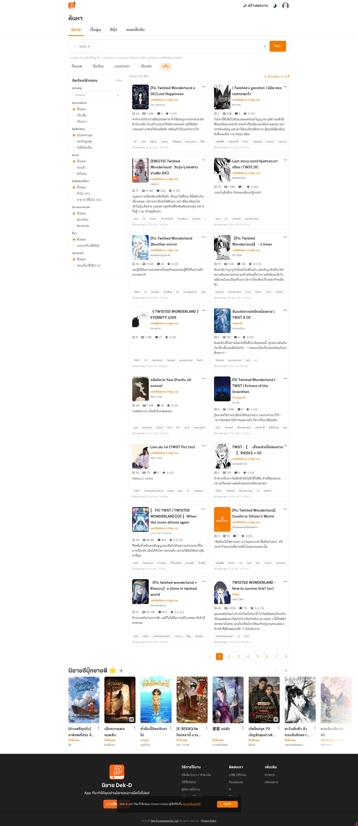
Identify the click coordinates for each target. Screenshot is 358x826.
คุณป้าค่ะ (145, 744)
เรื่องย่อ (146, 66)
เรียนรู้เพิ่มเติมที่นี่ (192, 804)
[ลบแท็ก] (88, 45)
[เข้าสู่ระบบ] (285, 6)
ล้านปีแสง (109, 744)
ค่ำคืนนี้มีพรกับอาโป (153, 732)
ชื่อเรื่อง (98, 66)
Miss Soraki (183, 744)
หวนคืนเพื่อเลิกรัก (332, 732)
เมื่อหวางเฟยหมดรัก (114, 732)
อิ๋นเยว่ (252, 744)
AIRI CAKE (238, 599)
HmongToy (238, 328)
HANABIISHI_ (240, 464)
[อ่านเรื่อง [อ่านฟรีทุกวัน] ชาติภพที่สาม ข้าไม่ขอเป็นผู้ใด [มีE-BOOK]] (83, 700)
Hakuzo (154, 184)
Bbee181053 (239, 178)
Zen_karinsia (157, 104)
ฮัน (69, 744)
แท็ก (165, 66)
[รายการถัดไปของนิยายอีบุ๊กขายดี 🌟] (286, 670)
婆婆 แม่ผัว (221, 729)
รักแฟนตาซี (238, 397)
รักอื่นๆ (236, 594)
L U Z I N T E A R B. (161, 533)
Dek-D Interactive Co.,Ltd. (165, 821)
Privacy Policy (208, 821)
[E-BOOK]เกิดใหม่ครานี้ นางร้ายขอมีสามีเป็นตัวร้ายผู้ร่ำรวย (189, 732)
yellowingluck (158, 605)
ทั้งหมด (77, 66)
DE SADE (237, 255)
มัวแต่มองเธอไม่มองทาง (245, 527)
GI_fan (236, 402)
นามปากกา (122, 66)
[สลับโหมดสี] (275, 6)
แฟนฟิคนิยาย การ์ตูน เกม (164, 100)
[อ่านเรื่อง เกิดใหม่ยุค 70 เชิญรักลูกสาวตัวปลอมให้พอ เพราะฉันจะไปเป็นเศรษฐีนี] (264, 700)
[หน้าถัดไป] (286, 656)
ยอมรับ (227, 804)
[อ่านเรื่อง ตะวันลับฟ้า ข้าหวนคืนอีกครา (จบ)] (300, 700)
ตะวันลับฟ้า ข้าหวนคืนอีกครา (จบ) (296, 732)
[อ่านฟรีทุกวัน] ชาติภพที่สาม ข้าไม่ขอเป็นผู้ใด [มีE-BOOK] (80, 732)
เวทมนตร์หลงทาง (294, 744)
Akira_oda (156, 396)
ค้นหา (277, 46)
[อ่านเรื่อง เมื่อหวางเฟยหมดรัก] (119, 700)
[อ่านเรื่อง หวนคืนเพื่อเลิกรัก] (336, 700)
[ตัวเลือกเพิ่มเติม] (203, 87)
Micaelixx (155, 328)
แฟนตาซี (237, 323)
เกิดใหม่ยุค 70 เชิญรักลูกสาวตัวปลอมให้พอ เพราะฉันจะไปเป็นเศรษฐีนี (261, 732)
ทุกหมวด (80, 94)
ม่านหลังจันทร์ (220, 744)
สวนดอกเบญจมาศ (160, 255)
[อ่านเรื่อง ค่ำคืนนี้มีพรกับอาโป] (156, 700)
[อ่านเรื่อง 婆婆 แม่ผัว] (228, 700)
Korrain (236, 104)
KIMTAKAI (327, 744)
